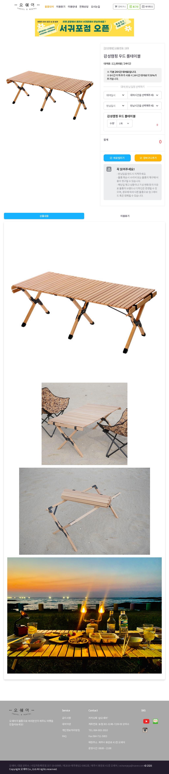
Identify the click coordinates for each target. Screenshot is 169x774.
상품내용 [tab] (44, 216)
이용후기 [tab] (124, 216)
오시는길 (95, 6)
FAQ (64, 736)
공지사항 (66, 718)
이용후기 (60, 6)
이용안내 (72, 6)
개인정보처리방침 (71, 730)
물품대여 (49, 6)
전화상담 (83, 6)
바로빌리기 (119, 158)
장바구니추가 (150, 158)
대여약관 (66, 724)
